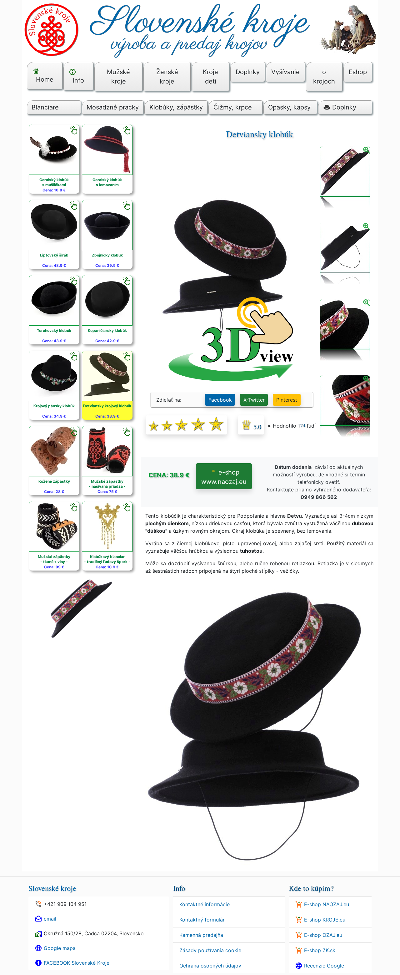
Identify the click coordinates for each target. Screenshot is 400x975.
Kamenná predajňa (201, 935)
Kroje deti (210, 76)
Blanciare (45, 107)
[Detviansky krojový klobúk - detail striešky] (345, 330)
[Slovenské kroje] (200, 29)
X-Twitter (254, 400)
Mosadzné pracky (113, 107)
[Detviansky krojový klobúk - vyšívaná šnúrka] (345, 406)
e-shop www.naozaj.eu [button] (224, 477)
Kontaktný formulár (202, 920)
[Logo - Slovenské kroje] (51, 29)
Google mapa (60, 948)
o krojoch (324, 76)
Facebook (220, 400)
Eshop (358, 72)
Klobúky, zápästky (176, 107)
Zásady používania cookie (210, 950)
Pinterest (286, 400)
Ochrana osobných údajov (210, 965)
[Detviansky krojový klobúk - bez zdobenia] (345, 254)
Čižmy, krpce (232, 107)
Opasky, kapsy (289, 107)
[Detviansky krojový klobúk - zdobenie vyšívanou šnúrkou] (345, 177)
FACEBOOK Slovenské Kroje (76, 963)
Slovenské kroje (52, 888)
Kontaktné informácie (204, 904)
